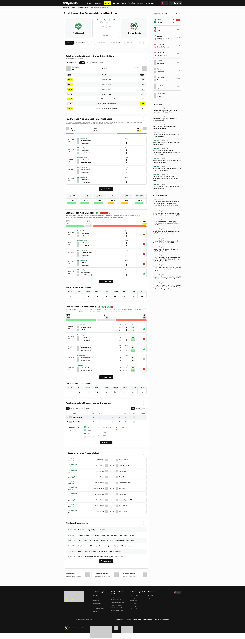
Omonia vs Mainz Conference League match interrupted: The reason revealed (106, 535)
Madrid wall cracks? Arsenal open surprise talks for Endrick (166, 143)
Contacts (128, 619)
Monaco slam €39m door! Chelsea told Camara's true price (165, 119)
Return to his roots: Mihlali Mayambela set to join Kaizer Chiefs (100, 557)
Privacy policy (137, 619)
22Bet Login (133, 603)
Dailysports (66, 7)
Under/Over (74, 408)
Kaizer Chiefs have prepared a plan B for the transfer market (99, 551)
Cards (101, 62)
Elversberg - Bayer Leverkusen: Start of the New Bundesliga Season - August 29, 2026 (167, 214)
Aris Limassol (78, 33)
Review (69, 43)
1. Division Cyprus (83, 7)
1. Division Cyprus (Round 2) (106, 20)
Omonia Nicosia (134, 33)
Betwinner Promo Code (117, 602)
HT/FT (88, 408)
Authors (150, 595)
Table (96, 576)
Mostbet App (96, 600)
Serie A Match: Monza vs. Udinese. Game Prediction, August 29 (166, 250)
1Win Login (133, 598)
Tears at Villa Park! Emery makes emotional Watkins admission (166, 187)
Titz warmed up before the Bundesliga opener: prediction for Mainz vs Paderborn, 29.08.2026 (166, 223)
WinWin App (96, 606)
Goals (82, 62)
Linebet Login (133, 600)
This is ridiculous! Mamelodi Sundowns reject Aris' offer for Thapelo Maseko (106, 546)
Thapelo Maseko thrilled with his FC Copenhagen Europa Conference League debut (165, 178)
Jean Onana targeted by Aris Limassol (91, 530)
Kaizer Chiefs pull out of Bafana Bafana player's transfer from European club (106, 540)
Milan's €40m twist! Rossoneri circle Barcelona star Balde (164, 127)
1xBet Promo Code (116, 597)
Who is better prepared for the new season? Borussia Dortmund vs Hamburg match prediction (167, 269)
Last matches (102, 43)
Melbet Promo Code (116, 605)
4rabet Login (133, 606)
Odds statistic (81, 43)
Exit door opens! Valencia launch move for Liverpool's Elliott (166, 135)
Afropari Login (134, 595)
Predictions (97, 3)
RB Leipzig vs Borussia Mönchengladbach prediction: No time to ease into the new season (166, 233)
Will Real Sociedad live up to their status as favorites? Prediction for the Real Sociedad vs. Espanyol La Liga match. (167, 287)
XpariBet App (96, 611)
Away (143, 408)
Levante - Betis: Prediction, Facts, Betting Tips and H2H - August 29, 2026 (166, 242)
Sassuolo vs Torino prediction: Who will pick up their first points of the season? (167, 278)
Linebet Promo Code (116, 607)
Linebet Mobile (97, 603)
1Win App (95, 595)
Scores (107, 3)
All (68, 408)
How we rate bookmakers (162, 619)
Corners (94, 62)
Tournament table (117, 43)
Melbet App (96, 598)
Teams (123, 3)
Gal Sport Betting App (98, 608)
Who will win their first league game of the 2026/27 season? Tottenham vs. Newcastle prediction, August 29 (167, 259)
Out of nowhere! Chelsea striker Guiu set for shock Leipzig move (167, 161)
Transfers (131, 3)
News (89, 3)
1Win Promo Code (116, 599)
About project (119, 619)
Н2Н (91, 43)
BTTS (88, 62)
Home (138, 408)
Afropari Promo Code (117, 610)
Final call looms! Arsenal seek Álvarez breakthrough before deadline (165, 111)
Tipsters (150, 598)
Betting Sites (150, 3)
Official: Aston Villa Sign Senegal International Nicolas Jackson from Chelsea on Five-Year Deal (166, 152)
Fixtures (100, 576)
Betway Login (133, 608)
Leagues (116, 3)
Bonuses (140, 3)
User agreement (147, 619)
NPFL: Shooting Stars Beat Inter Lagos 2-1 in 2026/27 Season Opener (167, 169)
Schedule (130, 43)
